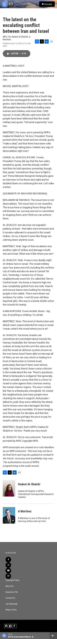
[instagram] (8, 576)
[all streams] (53, 635)
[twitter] (8, 565)
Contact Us (10, 598)
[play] (4, 635)
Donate (48, 4)
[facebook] (8, 559)
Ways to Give (11, 610)
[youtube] (8, 570)
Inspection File (12, 592)
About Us (10, 586)
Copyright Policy (13, 580)
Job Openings (12, 604)
